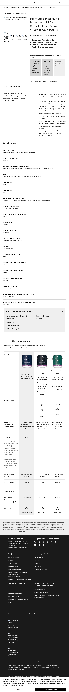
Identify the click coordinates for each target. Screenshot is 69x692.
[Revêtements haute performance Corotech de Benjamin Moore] (16, 623)
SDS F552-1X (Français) (12, 322)
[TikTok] (43, 545)
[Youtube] (47, 542)
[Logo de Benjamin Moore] (34, 3)
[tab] (6, 37)
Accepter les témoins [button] (51, 689)
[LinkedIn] (39, 545)
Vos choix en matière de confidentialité (20, 579)
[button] (60, 3)
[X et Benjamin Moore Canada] (55, 542)
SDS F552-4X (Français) (12, 329)
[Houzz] (35, 545)
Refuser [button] (18, 689)
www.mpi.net (22, 531)
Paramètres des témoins (16, 685)
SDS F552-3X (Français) (12, 325)
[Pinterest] (51, 542)
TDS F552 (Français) (41, 318)
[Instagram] (39, 542)
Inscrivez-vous (12, 541)
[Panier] (64, 3)
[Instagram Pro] (43, 542)
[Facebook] (35, 542)
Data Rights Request (14, 576)
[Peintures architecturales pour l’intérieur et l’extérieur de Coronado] (16, 652)
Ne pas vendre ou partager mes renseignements (17, 573)
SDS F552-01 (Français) (12, 318)
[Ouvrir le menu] (5, 3)
